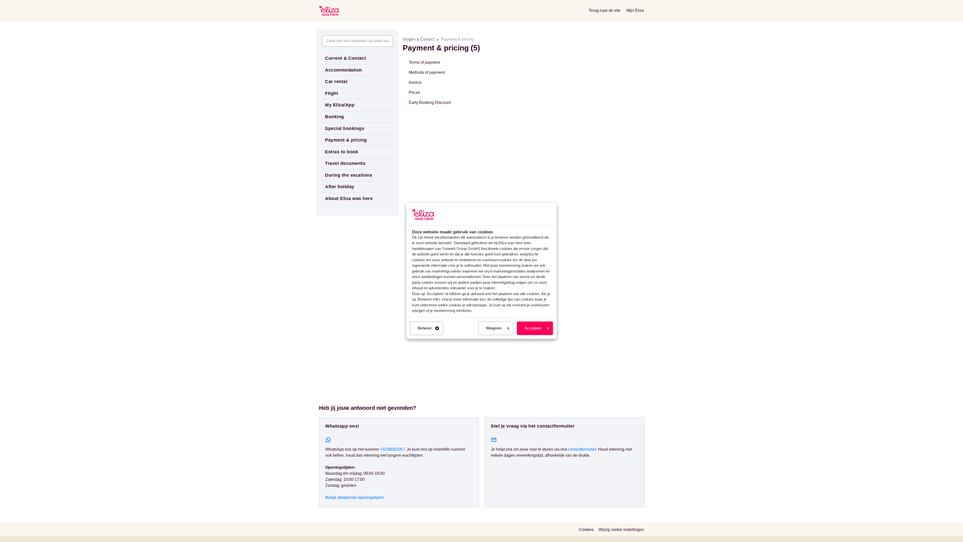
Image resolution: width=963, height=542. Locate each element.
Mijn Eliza (635, 10)
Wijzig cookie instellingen (621, 529)
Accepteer (533, 328)
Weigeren (494, 328)
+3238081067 (392, 449)
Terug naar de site (604, 10)
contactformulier (582, 449)
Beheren (425, 328)
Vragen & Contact (418, 39)
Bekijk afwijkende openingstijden (354, 497)
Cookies (586, 529)
